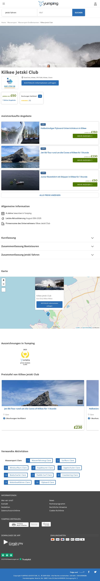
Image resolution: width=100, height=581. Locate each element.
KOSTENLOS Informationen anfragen (40, 83)
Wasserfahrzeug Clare (41, 460)
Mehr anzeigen (84, 136)
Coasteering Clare (70, 475)
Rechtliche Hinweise (58, 507)
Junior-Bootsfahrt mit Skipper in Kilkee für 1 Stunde (64, 177)
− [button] (3, 284)
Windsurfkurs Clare (18, 467)
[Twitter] (95, 572)
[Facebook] (88, 572)
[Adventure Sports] (48, 3)
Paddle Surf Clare (44, 475)
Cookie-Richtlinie (56, 510)
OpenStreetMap (87, 328)
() (29, 100)
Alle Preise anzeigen (50, 195)
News (51, 500)
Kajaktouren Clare (45, 467)
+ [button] (3, 280)
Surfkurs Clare (68, 460)
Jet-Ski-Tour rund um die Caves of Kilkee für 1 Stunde (65, 153)
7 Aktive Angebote (9, 100)
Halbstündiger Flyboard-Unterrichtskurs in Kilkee (63, 128)
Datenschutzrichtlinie (10, 510)
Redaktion (5, 507)
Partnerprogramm (57, 504)
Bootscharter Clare (18, 475)
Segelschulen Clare (71, 467)
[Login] (95, 4)
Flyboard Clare (47, 482)
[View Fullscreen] (3, 290)
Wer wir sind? (7, 500)
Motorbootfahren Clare (20, 482)
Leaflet (78, 328)
